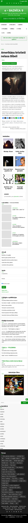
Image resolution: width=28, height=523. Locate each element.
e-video (1, 443)
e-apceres (14, 224)
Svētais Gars (22, 496)
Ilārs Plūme (14, 507)
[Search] (26, 29)
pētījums (11, 122)
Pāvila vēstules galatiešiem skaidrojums (10, 496)
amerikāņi (8, 121)
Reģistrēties (4, 290)
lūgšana (10, 489)
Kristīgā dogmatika (6, 480)
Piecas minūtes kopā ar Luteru (15, 494)
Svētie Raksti (14, 498)
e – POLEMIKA (11, 347)
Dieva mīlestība (5, 465)
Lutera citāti (4, 489)
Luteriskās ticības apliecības (7, 265)
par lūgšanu (4, 494)
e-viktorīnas (2, 446)
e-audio (1, 414)
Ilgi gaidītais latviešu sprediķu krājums (9, 260)
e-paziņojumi (3, 431)
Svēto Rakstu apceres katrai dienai (9, 501)
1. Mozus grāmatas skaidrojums (8, 456)
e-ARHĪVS (20, 24)
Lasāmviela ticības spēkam (7, 262)
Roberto (3, 60)
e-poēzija (2, 433)
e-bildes (1, 416)
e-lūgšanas (2, 424)
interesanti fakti (5, 122)
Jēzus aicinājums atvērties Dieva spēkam (6, 226)
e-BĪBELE (12, 28)
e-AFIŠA (9, 32)
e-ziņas (2, 49)
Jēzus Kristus (15, 478)
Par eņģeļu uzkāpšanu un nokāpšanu (6, 217)
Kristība (21, 478)
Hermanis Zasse (18, 509)
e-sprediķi (2, 441)
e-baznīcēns (4, 273)
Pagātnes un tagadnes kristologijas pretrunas (6, 234)
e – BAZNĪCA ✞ (14, 10)
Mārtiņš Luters (19, 492)
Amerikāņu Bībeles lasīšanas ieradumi (9, 300)
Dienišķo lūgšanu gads (18, 460)
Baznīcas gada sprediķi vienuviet (8, 257)
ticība (19, 501)
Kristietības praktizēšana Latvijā (8, 310)
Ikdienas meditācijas (6, 478)
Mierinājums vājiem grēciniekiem (6, 243)
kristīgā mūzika (5, 483)
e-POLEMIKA (4, 28)
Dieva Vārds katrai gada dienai (8, 467)
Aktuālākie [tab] (5, 202)
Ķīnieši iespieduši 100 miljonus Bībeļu (10, 312)
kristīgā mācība (22, 480)
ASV (11, 121)
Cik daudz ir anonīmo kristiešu (8, 307)
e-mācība (2, 426)
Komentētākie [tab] (15, 202)
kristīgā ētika (4, 487)
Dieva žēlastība (19, 467)
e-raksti (1, 436)
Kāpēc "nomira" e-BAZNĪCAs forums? (10, 355)
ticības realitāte (5, 503)
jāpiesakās (16, 196)
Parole (3, 278)
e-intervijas (2, 419)
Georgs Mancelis (7, 507)
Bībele (15, 121)
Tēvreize (11, 503)
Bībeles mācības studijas (7, 460)
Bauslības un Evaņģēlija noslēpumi (13, 458)
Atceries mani (6, 283)
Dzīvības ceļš (4, 469)
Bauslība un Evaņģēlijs (6, 255)
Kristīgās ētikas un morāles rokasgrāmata (10, 485)
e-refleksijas (15, 241)
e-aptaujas (2, 411)
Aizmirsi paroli (5, 292)
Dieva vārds (12, 465)
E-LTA (3, 32)
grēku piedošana (20, 474)
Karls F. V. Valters (9, 509)
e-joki (1, 421)
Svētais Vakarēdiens (6, 498)
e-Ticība (19, 28)
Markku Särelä (21, 507)
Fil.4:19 (3, 364)
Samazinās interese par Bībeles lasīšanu (10, 315)
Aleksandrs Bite (5, 506)
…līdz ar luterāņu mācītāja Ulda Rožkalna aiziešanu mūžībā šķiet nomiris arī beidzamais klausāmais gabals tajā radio (14, 341)
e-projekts (12, 24)
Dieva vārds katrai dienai (14, 361)
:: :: (12, 516)
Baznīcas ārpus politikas (7, 305)
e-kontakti (4, 24)
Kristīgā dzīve (14, 480)
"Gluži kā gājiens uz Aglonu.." (14, 329)
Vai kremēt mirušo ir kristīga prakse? (9, 350)
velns (17, 503)
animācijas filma (20, 456)
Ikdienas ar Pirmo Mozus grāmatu (9, 476)
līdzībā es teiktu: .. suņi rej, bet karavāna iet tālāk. (16, 336)
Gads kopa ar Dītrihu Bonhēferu (8, 474)
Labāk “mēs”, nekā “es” (6, 209)
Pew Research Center (18, 122)
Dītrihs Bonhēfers (14, 506)
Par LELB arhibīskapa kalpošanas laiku (9, 353)
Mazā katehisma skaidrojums (8, 492)
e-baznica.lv (11, 469)
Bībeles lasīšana (20, 121)
